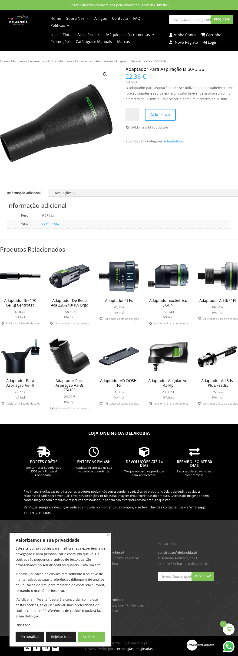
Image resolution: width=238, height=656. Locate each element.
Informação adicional (24, 193)
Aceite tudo (91, 636)
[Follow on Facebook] (36, 647)
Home (55, 19)
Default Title (51, 224)
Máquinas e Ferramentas (128, 35)
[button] (105, 74)
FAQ (136, 19)
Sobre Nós (75, 19)
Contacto (120, 19)
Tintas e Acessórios (79, 35)
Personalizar (30, 636)
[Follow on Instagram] (27, 647)
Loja (54, 35)
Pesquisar (222, 19)
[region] (60, 589)
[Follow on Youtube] (55, 647)
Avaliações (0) (65, 193)
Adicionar (160, 115)
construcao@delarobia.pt (177, 552)
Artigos (100, 19)
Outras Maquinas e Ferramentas (70, 61)
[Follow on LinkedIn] (46, 647)
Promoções (60, 42)
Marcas (123, 42)
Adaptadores (104, 61)
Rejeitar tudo (61, 636)
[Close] (108, 535)
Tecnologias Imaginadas (134, 648)
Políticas (57, 26)
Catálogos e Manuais (94, 42)
